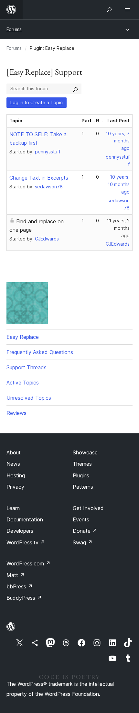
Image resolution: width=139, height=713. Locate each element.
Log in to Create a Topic (36, 102)
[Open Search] (109, 9)
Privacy (15, 487)
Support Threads (26, 367)
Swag (82, 542)
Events (81, 519)
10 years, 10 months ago (119, 184)
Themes (82, 464)
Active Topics (22, 382)
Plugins (81, 475)
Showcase (85, 452)
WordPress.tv (25, 542)
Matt (15, 575)
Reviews (16, 413)
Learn (13, 508)
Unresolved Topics (28, 398)
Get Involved (88, 508)
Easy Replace (22, 337)
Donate (85, 531)
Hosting (15, 475)
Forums (14, 29)
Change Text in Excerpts (38, 177)
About (13, 452)
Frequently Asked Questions (39, 352)
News (13, 464)
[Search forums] (75, 89)
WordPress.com (28, 563)
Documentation (24, 519)
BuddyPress (24, 598)
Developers (19, 531)
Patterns (83, 487)
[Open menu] (128, 9)
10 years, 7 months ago (118, 141)
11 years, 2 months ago (118, 228)
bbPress (19, 586)
